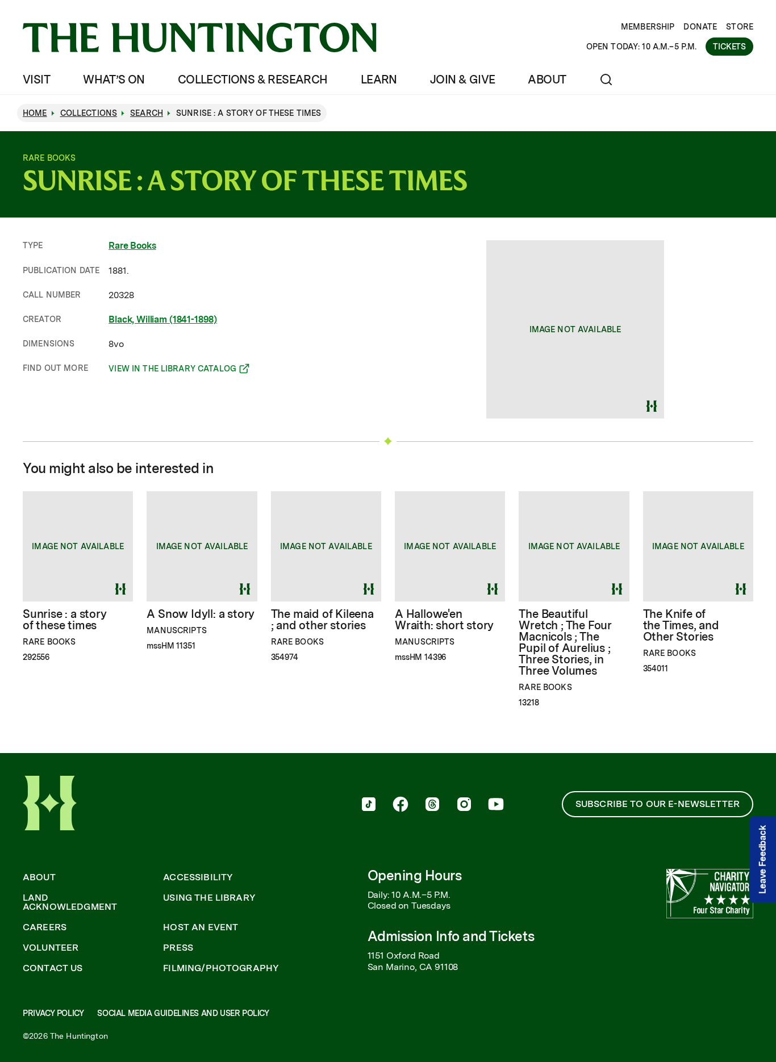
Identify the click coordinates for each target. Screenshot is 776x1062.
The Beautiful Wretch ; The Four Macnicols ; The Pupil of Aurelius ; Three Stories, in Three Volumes (565, 642)
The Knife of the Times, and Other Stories (681, 625)
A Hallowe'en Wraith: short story (444, 619)
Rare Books (132, 245)
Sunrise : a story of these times (65, 619)
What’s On (114, 79)
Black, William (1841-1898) (163, 319)
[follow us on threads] (432, 805)
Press (178, 947)
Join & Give (462, 79)
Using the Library (209, 897)
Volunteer (50, 947)
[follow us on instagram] (464, 805)
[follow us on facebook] (400, 805)
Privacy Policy (53, 1013)
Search (146, 113)
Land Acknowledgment (70, 902)
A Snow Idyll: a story (201, 614)
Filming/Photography (221, 968)
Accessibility (198, 877)
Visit (36, 79)
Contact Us (53, 968)
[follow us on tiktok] (369, 805)
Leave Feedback (762, 859)
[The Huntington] (200, 37)
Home (35, 113)
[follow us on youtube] (496, 805)
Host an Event (200, 927)
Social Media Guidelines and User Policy (183, 1013)
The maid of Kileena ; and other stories (322, 619)
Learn (379, 79)
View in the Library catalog (172, 370)
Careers (44, 927)
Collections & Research (253, 79)
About (547, 79)
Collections (89, 113)
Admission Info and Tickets (451, 936)
